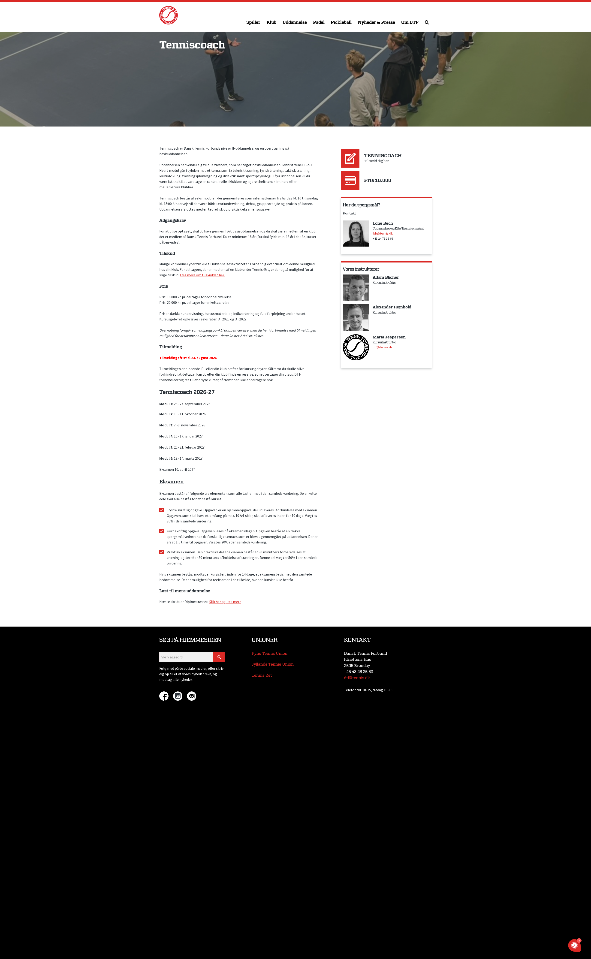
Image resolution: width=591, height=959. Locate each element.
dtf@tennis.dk (382, 347)
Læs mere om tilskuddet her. (202, 275)
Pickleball (341, 22)
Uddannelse (295, 22)
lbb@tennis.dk (383, 233)
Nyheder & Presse (376, 22)
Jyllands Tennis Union (273, 664)
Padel (319, 22)
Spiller (253, 22)
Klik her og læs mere (225, 601)
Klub (271, 22)
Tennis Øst (262, 675)
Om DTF (410, 22)
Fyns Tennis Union (269, 653)
